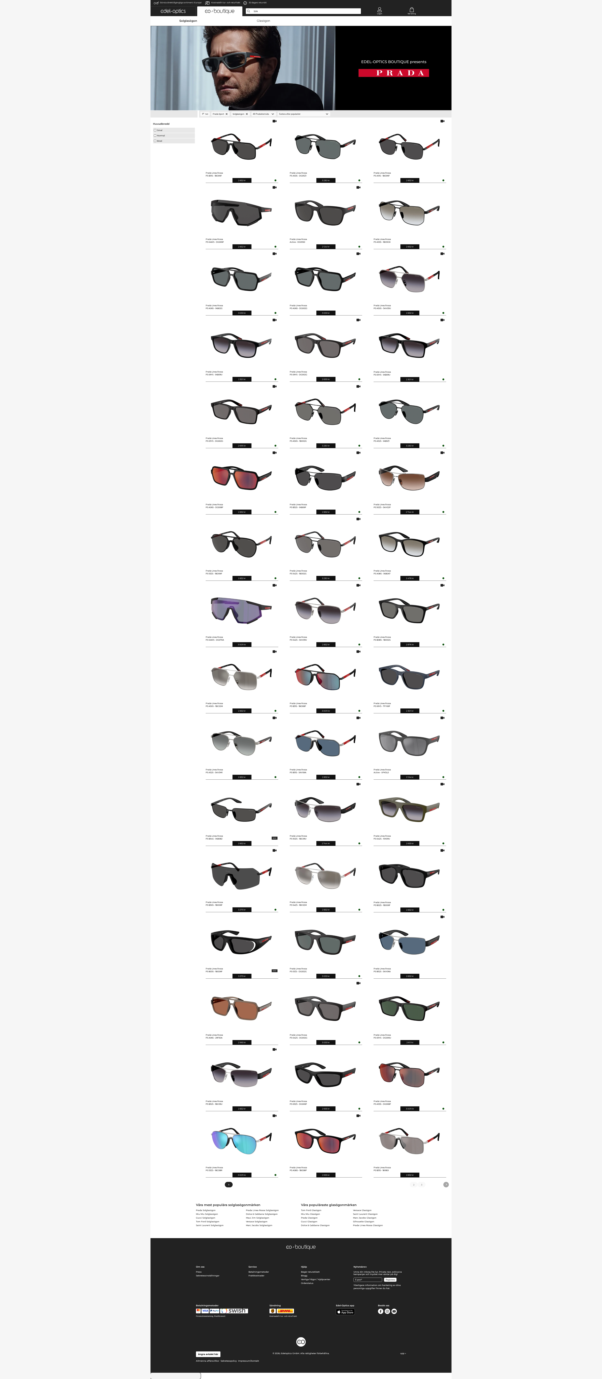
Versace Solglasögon (256, 1221)
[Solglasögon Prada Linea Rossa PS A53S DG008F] (409, 1072)
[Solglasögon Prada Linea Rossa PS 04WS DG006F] (241, 210)
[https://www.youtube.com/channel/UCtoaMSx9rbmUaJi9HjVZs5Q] (394, 1312)
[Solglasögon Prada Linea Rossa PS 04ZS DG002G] (325, 1006)
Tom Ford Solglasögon (207, 1221)
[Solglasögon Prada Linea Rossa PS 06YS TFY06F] (409, 675)
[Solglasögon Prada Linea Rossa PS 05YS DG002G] (241, 409)
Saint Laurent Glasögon (365, 1214)
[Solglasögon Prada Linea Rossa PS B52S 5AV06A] (409, 940)
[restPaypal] (214, 1311)
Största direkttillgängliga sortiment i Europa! (181, 2)
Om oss (200, 1266)
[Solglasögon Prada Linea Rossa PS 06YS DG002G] (325, 343)
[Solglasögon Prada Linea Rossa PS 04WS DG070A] (241, 608)
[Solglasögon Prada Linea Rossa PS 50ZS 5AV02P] (409, 476)
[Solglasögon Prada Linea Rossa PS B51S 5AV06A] (325, 741)
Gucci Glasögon (309, 1221)
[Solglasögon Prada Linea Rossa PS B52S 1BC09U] (241, 1072)
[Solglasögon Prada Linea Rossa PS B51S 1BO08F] (325, 675)
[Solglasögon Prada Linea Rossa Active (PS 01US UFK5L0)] (409, 741)
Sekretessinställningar (207, 1275)
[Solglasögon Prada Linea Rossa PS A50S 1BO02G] (325, 409)
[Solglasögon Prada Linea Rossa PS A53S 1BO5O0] (409, 210)
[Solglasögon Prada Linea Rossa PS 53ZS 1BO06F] (241, 542)
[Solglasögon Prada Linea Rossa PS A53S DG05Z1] (325, 144)
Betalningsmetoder (258, 1272)
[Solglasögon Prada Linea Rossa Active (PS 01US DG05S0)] (325, 210)
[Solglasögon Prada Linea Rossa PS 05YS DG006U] (409, 1006)
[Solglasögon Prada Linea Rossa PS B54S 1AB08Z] (241, 807)
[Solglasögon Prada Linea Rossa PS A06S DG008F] (241, 476)
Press (199, 1272)
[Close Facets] (174, 114)
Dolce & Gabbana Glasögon (315, 1225)
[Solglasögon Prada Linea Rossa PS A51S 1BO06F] (409, 144)
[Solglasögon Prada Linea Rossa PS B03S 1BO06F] (241, 940)
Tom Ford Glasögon (311, 1210)
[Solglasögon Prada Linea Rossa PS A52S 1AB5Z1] (409, 409)
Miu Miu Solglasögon (207, 1214)
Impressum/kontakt (248, 1361)
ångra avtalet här (208, 1354)
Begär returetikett (310, 1272)
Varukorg (412, 14)
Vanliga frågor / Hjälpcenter (315, 1279)
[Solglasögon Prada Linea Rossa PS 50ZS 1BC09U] (325, 807)
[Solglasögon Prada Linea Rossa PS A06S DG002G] (325, 277)
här (388, 1288)
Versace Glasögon (362, 1210)
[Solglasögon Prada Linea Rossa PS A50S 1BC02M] (241, 675)
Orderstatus (307, 1283)
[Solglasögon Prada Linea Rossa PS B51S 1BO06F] (241, 144)
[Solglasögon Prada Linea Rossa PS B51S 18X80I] (409, 1139)
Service (252, 1266)
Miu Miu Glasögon (310, 1214)
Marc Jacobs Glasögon (364, 1217)
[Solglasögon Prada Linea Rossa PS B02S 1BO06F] (409, 873)
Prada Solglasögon (206, 1210)
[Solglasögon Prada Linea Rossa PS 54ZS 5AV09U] (325, 608)
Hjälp (304, 1266)
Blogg (304, 1275)
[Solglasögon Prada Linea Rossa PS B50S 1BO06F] (241, 873)
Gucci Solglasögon (205, 1217)
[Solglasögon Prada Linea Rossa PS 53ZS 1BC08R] (241, 1139)
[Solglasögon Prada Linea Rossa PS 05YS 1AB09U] (409, 343)
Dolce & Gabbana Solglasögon (262, 1214)
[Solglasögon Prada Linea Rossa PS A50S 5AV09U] (409, 277)
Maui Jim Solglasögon (257, 1217)
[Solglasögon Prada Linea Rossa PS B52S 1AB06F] (325, 476)
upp (402, 1353)
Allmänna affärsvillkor (207, 1361)
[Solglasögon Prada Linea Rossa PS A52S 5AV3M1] (241, 741)
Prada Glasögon (309, 1217)
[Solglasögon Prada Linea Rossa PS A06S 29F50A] (241, 1006)
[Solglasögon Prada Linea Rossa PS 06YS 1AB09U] (241, 343)
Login (379, 14)
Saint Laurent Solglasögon (210, 1225)
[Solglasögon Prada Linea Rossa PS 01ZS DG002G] (325, 940)
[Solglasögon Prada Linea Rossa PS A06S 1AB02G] (241, 277)
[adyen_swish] (234, 1311)
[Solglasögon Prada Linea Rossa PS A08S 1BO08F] (325, 1139)
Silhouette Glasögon (363, 1221)
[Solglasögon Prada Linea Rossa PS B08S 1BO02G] (409, 608)
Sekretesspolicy (229, 1361)
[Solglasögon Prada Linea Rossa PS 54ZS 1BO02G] (325, 542)
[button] (173, 11)
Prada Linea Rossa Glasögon (368, 1225)
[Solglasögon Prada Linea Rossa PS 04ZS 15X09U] (409, 807)
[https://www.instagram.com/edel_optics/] (387, 1312)
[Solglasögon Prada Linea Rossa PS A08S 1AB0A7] (409, 542)
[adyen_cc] (198, 1311)
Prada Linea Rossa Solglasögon (262, 1210)
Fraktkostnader (256, 1275)
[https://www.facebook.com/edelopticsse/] (380, 1312)
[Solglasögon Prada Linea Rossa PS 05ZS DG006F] (325, 1072)
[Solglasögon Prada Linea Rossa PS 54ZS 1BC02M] (325, 873)
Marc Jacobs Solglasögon (259, 1225)
